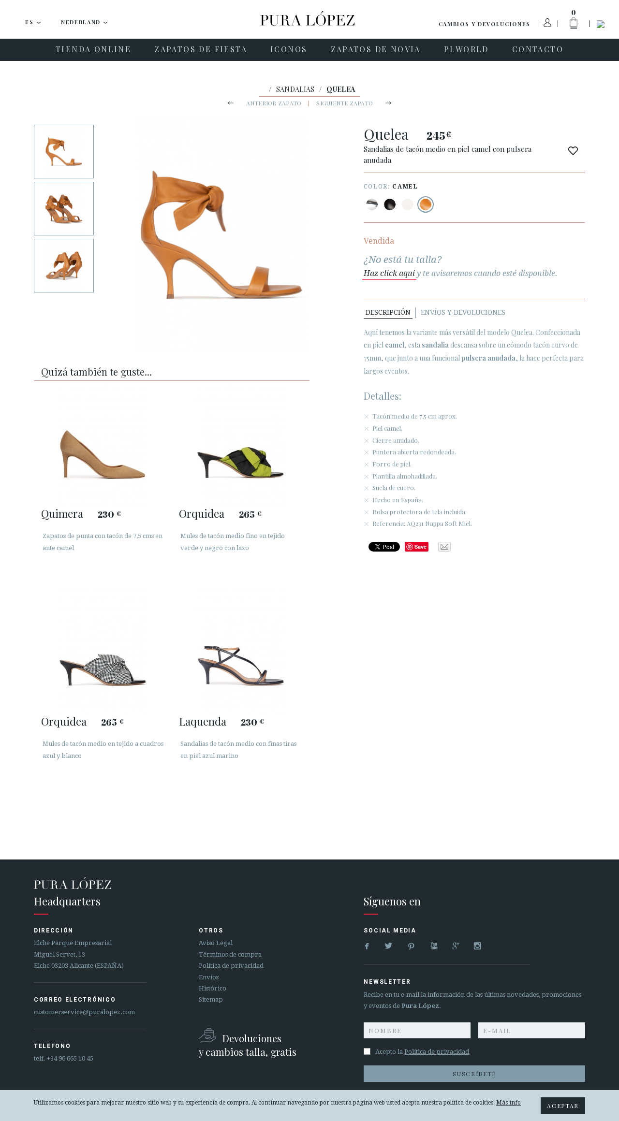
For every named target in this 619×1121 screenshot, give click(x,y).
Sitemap (211, 999)
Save (420, 546)
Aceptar (563, 1105)
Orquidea (201, 513)
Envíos (209, 977)
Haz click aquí (389, 273)
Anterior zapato (274, 103)
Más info (508, 1102)
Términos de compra (230, 954)
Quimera (62, 513)
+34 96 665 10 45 (70, 1058)
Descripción (388, 312)
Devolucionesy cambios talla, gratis (247, 1045)
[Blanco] (407, 204)
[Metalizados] (372, 204)
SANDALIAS (295, 89)
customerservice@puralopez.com (84, 1012)
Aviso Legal (216, 942)
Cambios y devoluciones (485, 24)
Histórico (212, 988)
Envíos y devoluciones (463, 312)
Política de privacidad (231, 965)
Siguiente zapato (344, 103)
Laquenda (202, 721)
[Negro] (390, 204)
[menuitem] (93, 50)
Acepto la (422, 1051)
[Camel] (425, 204)
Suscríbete (474, 1073)
